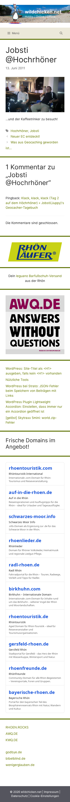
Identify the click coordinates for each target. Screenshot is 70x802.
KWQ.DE (12, 740)
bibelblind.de (15, 758)
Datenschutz (19, 796)
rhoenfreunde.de (28, 668)
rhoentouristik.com (30, 468)
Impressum (51, 792)
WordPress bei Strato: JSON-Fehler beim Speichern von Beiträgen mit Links (32, 390)
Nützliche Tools (17, 380)
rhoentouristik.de (28, 616)
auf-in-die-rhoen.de (30, 492)
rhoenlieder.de (25, 540)
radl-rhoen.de (24, 565)
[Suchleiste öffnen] (61, 33)
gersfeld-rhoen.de (29, 644)
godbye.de (14, 752)
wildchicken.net (43, 12)
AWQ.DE (12, 734)
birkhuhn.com (25, 589)
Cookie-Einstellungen (44, 796)
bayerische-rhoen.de (32, 692)
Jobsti (34, 131)
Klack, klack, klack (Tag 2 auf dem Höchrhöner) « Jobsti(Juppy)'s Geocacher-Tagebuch (35, 202)
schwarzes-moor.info (32, 516)
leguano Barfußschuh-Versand (39, 276)
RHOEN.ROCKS (17, 727)
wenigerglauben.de (20, 765)
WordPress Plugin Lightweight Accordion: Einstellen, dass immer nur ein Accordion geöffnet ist (34, 406)
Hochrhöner (19, 131)
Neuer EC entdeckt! (25, 136)
